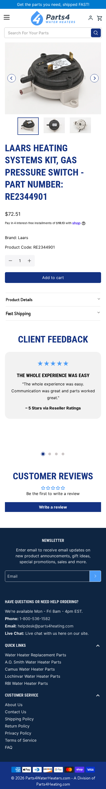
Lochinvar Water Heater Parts (32, 676)
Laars (23, 237)
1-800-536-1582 (34, 618)
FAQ (8, 747)
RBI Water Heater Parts (26, 683)
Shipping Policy (19, 718)
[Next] (94, 78)
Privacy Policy (18, 733)
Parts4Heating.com (53, 784)
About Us (13, 704)
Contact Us (15, 711)
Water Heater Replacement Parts (35, 654)
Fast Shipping (18, 313)
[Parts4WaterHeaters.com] (53, 18)
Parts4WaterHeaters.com (47, 778)
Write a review (53, 507)
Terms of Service (20, 740)
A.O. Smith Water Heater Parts (33, 662)
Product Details (19, 299)
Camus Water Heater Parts (30, 669)
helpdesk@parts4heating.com (45, 626)
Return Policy (17, 726)
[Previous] (11, 78)
